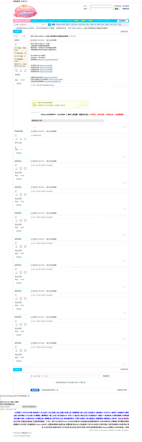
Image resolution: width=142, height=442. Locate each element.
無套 (107, 24)
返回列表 (124, 31)
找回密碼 (125, 6)
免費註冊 (125, 9)
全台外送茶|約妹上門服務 (45, 28)
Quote (41, 376)
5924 (16, 69)
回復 (53, 85)
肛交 (115, 24)
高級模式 (106, 376)
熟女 (75, 24)
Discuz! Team (26, 436)
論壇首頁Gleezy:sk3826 (21, 20)
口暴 (111, 24)
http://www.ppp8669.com (52, 81)
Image (36, 376)
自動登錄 (117, 6)
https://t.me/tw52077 (51, 77)
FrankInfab (19, 131)
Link (39, 376)
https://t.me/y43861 (46, 65)
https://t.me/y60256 (46, 69)
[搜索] (49, 24)
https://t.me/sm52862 (56, 79)
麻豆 (63, 24)
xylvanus (18, 161)
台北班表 (35, 20)
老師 (92, 24)
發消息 (18, 84)
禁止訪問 (18, 173)
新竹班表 (68, 20)
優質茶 (83, 20)
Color (34, 376)
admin (17, 40)
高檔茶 (90, 20)
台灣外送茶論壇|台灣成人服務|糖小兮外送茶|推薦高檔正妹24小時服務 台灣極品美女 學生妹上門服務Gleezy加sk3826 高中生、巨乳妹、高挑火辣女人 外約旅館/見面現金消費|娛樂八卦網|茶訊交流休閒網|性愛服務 (14, 28)
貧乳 (84, 24)
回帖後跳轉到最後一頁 (50, 390)
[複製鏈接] (72, 36)
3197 (21, 167)
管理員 (17, 75)
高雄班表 (52, 20)
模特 (67, 24)
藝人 (103, 24)
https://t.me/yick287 (46, 71)
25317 (23, 80)
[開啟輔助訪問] (128, 1)
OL (95, 24)
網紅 (99, 24)
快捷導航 (122, 21)
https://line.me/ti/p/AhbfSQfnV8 (47, 59)
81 (21, 69)
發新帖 (17, 31)
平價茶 (76, 20)
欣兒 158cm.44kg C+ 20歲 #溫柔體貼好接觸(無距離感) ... (89, 28)
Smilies (46, 376)
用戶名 (85, 6)
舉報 (124, 127)
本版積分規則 (122, 390)
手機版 (48, 421)
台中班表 (43, 20)
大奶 (80, 24)
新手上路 (18, 143)
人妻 (71, 24)
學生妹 (58, 24)
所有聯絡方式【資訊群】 (103, 20)
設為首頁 (16, 1)
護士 (88, 24)
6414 (25, 167)
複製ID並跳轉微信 (29, 407)
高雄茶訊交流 (61, 28)
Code (44, 376)
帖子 (43, 25)
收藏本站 (24, 1)
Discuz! (25, 433)
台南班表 (60, 20)
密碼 (85, 9)
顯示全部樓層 (51, 40)
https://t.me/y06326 (46, 67)
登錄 (43, 105)
